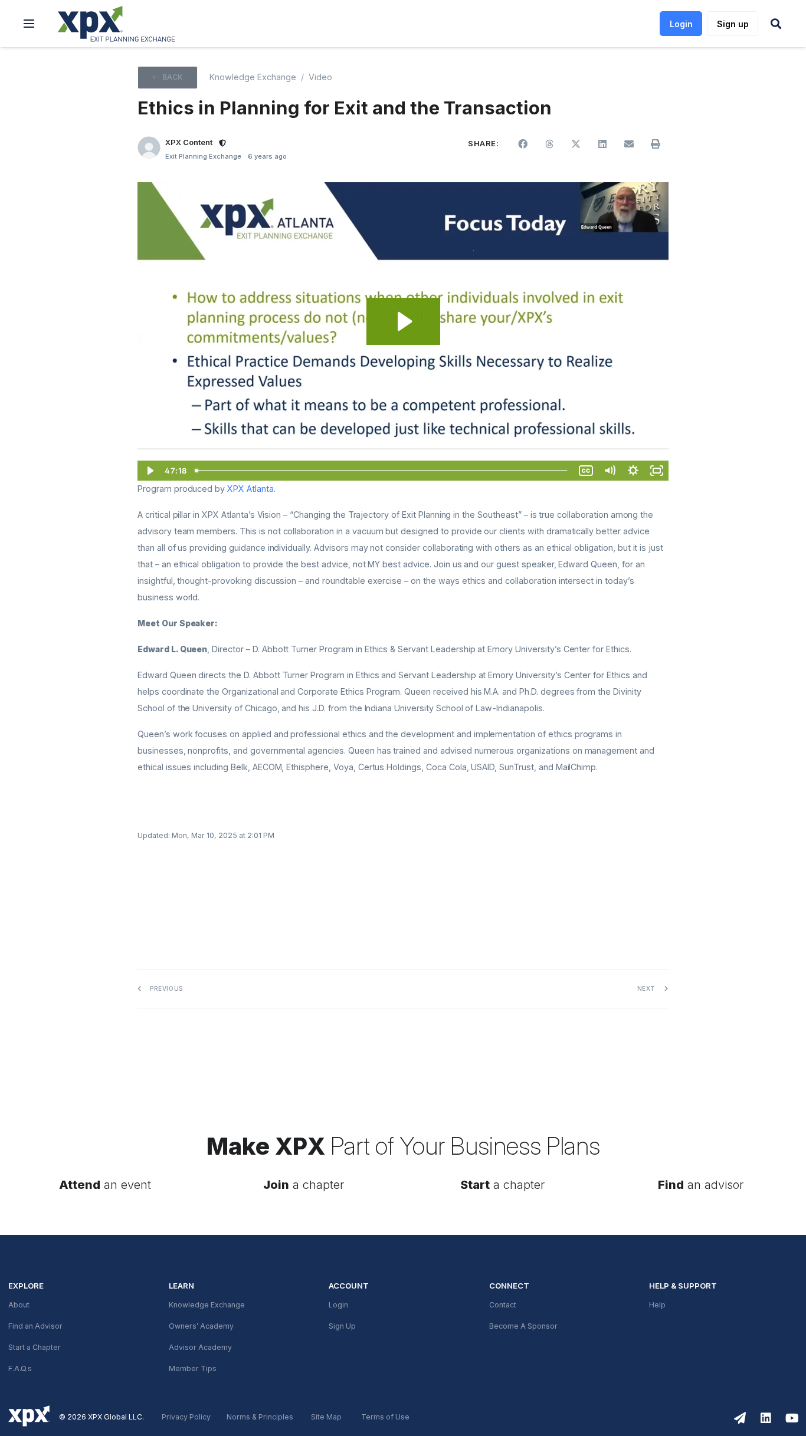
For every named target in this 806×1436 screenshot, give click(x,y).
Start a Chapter (34, 1347)
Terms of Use (385, 1417)
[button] (29, 23)
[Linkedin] (766, 1418)
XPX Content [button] (188, 142)
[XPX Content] (148, 147)
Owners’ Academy (201, 1326)
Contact (502, 1305)
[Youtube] (792, 1418)
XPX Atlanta (250, 489)
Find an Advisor (35, 1326)
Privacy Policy (186, 1417)
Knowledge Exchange (252, 77)
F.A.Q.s (20, 1369)
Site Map (326, 1417)
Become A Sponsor (523, 1326)
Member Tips (193, 1369)
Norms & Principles (260, 1417)
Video (320, 77)
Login (338, 1305)
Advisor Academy (200, 1347)
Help (657, 1305)
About (19, 1305)
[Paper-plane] (740, 1418)
